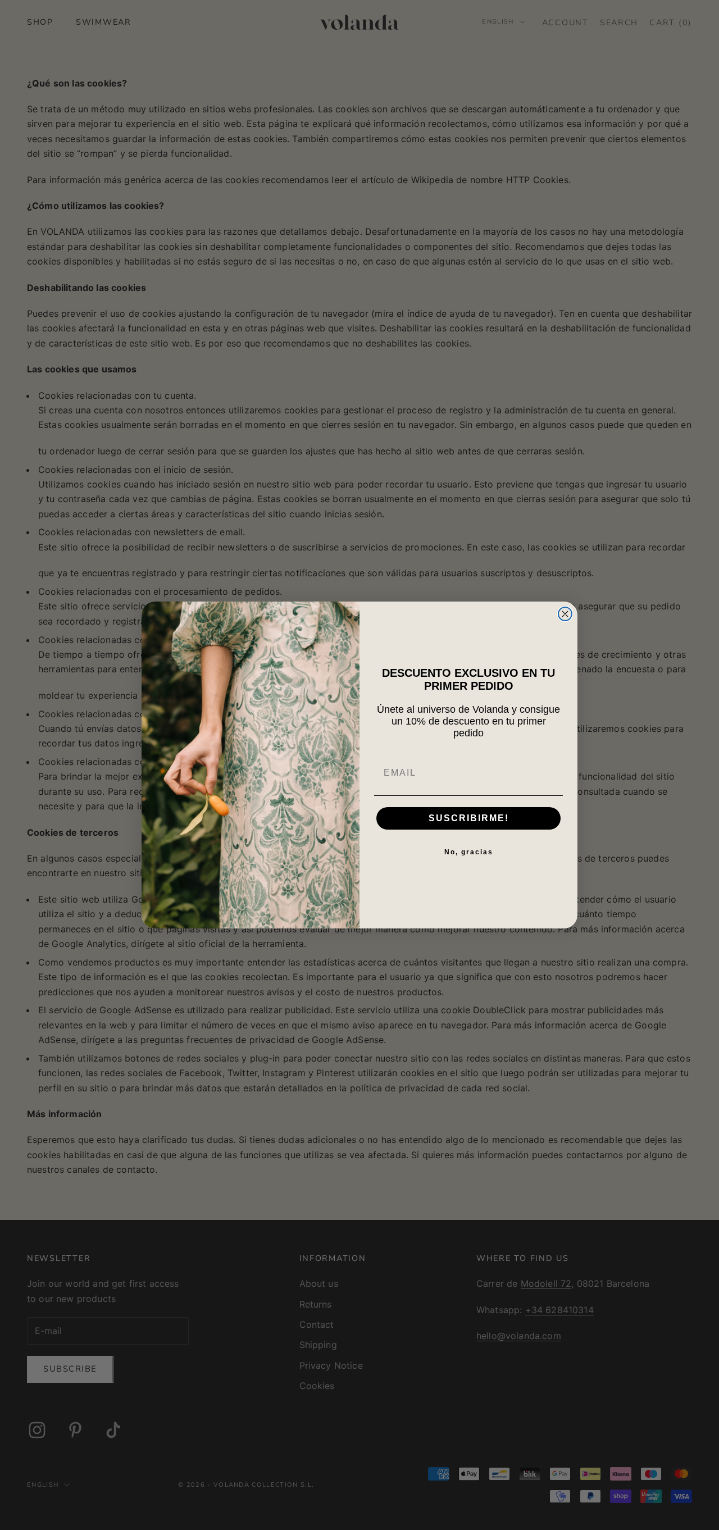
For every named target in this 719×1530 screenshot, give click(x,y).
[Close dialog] (565, 614)
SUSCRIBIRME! (469, 818)
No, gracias (468, 852)
